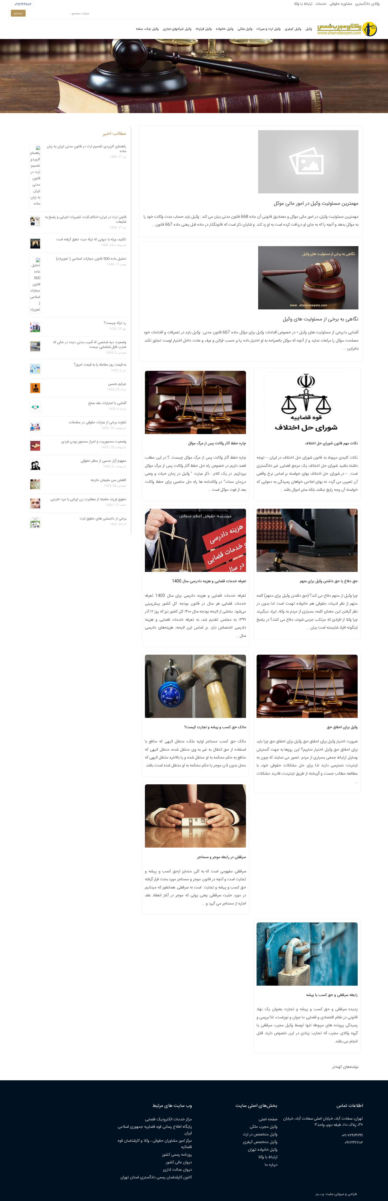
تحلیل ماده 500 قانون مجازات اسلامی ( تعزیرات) (91, 258)
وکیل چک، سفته (147, 29)
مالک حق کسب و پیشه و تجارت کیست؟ (215, 727)
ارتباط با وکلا (303, 4)
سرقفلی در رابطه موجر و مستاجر (221, 857)
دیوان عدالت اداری (177, 1169)
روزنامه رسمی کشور (177, 1154)
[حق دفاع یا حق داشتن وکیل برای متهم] (307, 542)
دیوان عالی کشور (179, 1162)
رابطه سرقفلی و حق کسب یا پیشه (332, 995)
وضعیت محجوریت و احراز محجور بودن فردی (93, 441)
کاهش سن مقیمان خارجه (108, 480)
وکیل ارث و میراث (269, 29)
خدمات (321, 4)
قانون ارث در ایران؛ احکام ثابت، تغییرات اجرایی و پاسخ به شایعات (85, 219)
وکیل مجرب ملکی (263, 1127)
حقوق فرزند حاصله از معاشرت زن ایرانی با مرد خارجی (88, 499)
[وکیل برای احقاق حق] (307, 688)
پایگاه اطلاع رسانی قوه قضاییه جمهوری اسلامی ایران (155, 1130)
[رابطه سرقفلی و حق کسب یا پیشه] (307, 955)
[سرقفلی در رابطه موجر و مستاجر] (195, 817)
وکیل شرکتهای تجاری (177, 29)
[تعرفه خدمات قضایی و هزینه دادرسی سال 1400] (195, 542)
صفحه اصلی (268, 1119)
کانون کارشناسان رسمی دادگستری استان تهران (156, 1177)
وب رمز (320, 1194)
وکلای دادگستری (367, 4)
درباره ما (271, 1164)
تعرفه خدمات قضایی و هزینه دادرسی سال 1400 (209, 581)
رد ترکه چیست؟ (115, 323)
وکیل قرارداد (204, 29)
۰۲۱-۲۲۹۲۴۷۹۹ (352, 1135)
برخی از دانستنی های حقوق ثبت (103, 518)
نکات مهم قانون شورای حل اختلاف (331, 443)
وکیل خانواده (224, 29)
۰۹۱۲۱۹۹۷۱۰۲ (22, 4)
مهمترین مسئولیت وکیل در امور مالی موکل (316, 204)
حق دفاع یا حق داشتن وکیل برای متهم (329, 581)
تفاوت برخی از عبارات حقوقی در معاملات (97, 422)
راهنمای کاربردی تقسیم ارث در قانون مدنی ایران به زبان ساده (86, 149)
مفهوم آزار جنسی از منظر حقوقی (103, 461)
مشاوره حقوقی (340, 4)
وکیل (308, 29)
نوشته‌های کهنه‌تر (345, 1067)
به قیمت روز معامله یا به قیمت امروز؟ (100, 364)
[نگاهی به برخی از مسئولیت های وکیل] (308, 308)
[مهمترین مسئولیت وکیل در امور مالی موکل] (308, 192)
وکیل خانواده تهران (262, 1149)
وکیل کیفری (293, 29)
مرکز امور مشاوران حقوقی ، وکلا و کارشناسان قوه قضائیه (155, 1143)
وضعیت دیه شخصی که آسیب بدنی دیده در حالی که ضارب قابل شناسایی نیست (89, 344)
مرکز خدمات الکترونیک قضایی (168, 1119)
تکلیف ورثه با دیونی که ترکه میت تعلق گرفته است (91, 239)
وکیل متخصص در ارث (260, 1134)
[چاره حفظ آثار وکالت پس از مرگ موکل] (195, 404)
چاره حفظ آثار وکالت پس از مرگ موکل (217, 443)
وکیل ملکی (245, 29)
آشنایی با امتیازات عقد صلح (107, 403)
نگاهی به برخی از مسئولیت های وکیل (320, 319)
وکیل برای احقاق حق (342, 727)
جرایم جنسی (117, 384)
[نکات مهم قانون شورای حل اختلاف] (307, 404)
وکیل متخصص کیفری (260, 1142)
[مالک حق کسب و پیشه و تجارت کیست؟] (195, 688)
